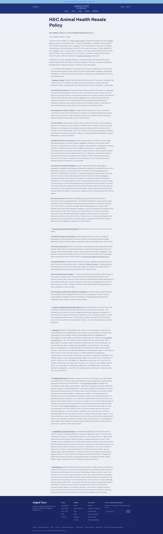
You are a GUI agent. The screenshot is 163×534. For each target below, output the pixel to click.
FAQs (80, 11)
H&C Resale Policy (93, 520)
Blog (75, 511)
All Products (65, 505)
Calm (62, 514)
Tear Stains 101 (78, 508)
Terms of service (60, 530)
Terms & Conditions (94, 508)
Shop (67, 11)
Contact (87, 11)
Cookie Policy (92, 511)
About (75, 505)
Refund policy (99, 527)
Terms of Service (93, 514)
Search (36, 6)
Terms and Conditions (67, 527)
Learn (73, 11)
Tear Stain (64, 508)
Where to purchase (44, 527)
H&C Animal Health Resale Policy (114, 527)
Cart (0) (128, 6)
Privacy (90, 505)
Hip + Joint (64, 511)
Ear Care (63, 517)
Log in (122, 6)
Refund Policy (92, 517)
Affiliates (95, 11)
